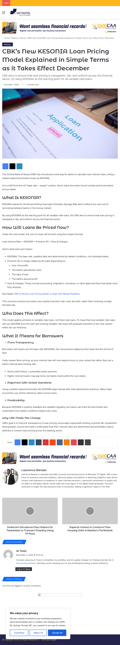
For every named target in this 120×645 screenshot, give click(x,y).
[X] (23, 491)
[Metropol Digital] (20, 12)
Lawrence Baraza (33, 470)
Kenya (23, 38)
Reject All (38, 632)
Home (7, 38)
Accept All (57, 632)
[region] (38, 623)
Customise (19, 632)
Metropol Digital (49, 640)
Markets (7, 44)
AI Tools (21, 550)
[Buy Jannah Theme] (60, 27)
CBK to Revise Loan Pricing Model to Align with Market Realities (47, 293)
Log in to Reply (23, 569)
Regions (15, 38)
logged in (18, 586)
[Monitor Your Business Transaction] (60, 458)
